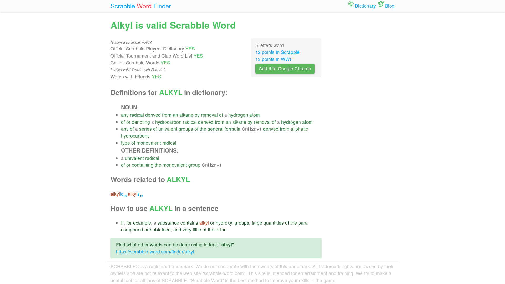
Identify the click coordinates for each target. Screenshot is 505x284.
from (166, 114)
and (177, 229)
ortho (221, 229)
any (125, 114)
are (147, 229)
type (125, 142)
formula (232, 128)
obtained (162, 229)
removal (209, 114)
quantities (274, 222)
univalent (167, 128)
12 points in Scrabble (277, 52)
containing (142, 164)
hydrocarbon (168, 122)
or (128, 122)
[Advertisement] (362, 97)
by (197, 114)
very (187, 229)
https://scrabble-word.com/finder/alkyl (155, 251)
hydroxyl (224, 222)
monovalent (149, 142)
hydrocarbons (135, 135)
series (145, 128)
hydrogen (238, 114)
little (197, 229)
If (122, 222)
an (175, 114)
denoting (141, 122)
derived (153, 114)
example (142, 222)
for (129, 222)
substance (168, 222)
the (203, 128)
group (194, 164)
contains (189, 222)
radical (137, 114)
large (257, 222)
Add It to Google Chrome (285, 68)
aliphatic (299, 128)
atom (254, 114)
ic (118, 193)
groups (186, 128)
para (303, 222)
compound (132, 229)
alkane (186, 114)
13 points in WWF (274, 59)
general (215, 128)
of (221, 114)
